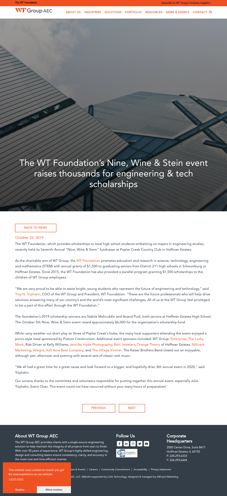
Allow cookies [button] (53, 489)
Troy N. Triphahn (27, 294)
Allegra (38, 350)
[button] (73, 12)
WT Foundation (88, 261)
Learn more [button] (16, 479)
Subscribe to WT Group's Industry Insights (185, 3)
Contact (200, 12)
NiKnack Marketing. (168, 477)
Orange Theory (149, 345)
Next (132, 408)
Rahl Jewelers (124, 345)
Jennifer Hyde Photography (91, 345)
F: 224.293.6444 (177, 460)
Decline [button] (19, 489)
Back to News (35, 228)
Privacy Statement (161, 469)
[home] (33, 9)
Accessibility (140, 469)
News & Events (177, 12)
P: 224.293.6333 (177, 456)
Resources (153, 12)
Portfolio (133, 12)
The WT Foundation (26, 3)
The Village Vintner (107, 350)
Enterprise (178, 339)
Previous (98, 408)
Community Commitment (115, 469)
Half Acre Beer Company (65, 350)
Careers (93, 469)
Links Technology (117, 477)
